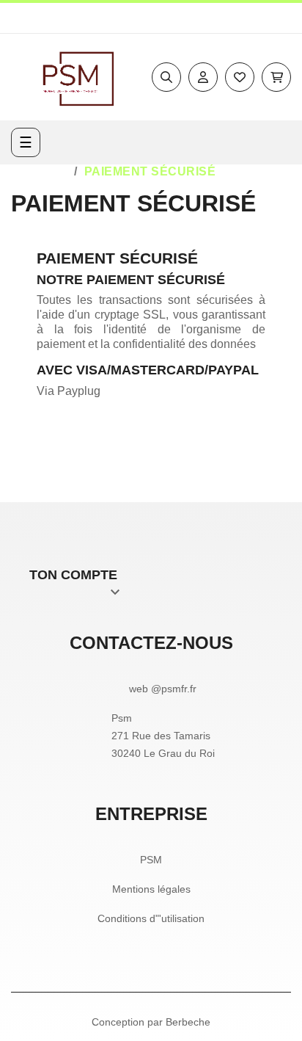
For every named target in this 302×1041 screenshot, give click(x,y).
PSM (151, 860)
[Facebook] (248, 17)
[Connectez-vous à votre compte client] (203, 77)
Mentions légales (151, 889)
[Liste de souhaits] (239, 77)
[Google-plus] (285, 17)
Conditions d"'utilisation (151, 918)
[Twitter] (267, 17)
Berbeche (188, 1022)
